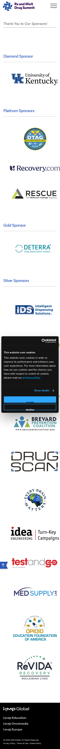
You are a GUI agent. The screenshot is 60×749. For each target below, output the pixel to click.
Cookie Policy (35, 743)
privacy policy (31, 377)
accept (30, 402)
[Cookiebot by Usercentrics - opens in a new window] (42, 341)
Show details (41, 390)
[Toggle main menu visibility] (53, 6)
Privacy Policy (9, 743)
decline (30, 409)
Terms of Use (22, 743)
